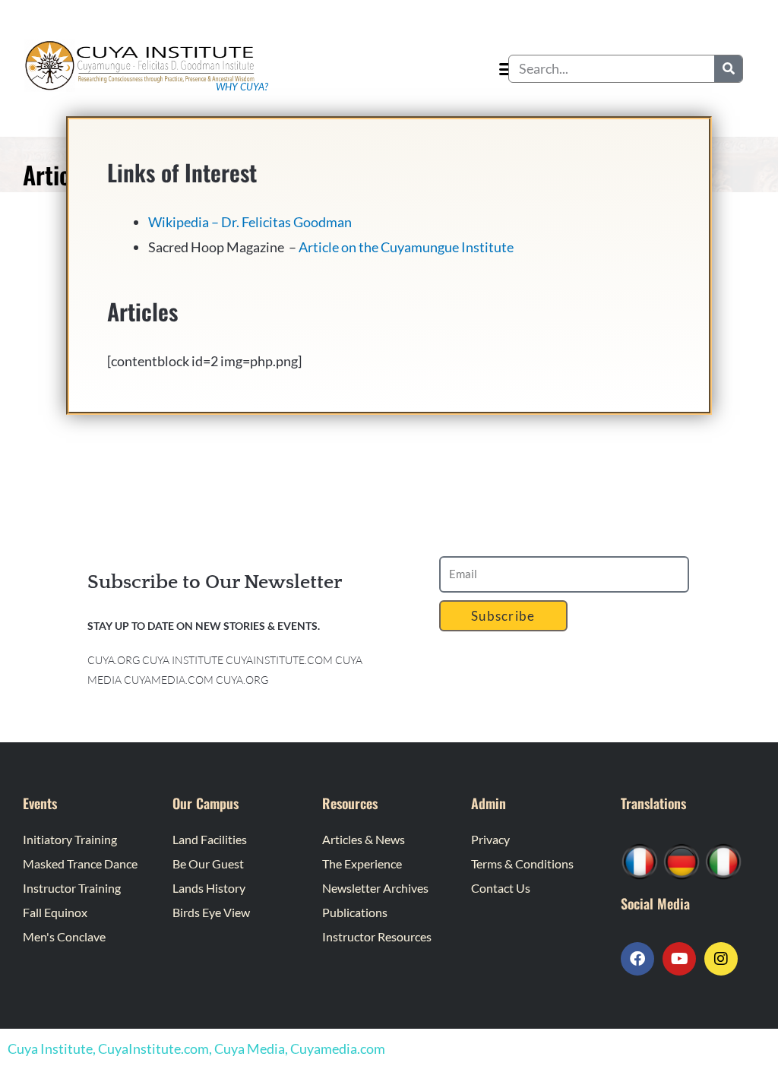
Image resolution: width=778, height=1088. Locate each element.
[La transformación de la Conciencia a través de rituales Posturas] (723, 859)
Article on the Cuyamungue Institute (406, 247)
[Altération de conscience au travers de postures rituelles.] (640, 859)
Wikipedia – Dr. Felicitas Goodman (250, 221)
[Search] (728, 68)
